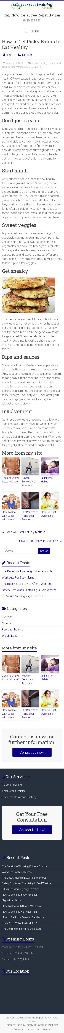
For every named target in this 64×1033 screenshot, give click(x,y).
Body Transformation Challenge (20, 797)
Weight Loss (9, 635)
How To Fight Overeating (48, 514)
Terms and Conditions (24, 1029)
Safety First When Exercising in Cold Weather (29, 590)
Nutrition (27, 55)
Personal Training (12, 629)
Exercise (7, 617)
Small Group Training (14, 790)
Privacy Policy (43, 1029)
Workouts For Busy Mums (18, 577)
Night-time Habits (46, 479)
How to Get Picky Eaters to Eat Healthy (23, 917)
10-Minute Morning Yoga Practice (22, 596)
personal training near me (43, 63)
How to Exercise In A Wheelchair (20, 894)
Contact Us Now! (32, 830)
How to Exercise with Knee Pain (29, 481)
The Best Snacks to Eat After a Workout (27, 583)
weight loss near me (33, 67)
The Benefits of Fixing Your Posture (30, 516)
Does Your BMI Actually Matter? (11, 479)
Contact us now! (32, 752)
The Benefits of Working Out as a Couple (27, 571)
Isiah (9, 55)
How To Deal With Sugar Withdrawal (9, 516)
